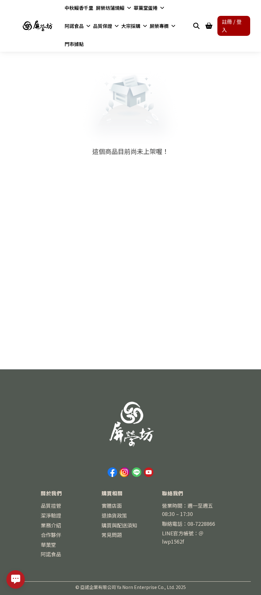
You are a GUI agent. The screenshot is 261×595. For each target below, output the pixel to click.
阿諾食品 (51, 554)
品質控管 (51, 505)
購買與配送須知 (119, 525)
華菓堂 (48, 544)
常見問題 (112, 535)
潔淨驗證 (51, 515)
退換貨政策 (114, 515)
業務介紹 (51, 525)
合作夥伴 (51, 535)
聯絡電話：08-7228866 (188, 523)
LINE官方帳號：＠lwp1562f (183, 537)
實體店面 (112, 505)
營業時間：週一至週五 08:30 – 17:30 (187, 510)
